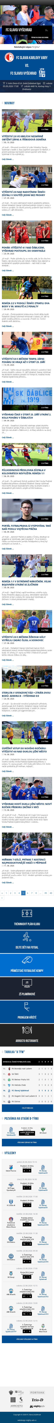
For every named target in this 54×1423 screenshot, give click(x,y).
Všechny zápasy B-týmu (27, 1142)
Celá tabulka (27, 1108)
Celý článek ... (8, 159)
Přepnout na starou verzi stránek (39, 37)
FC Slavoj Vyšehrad (19, 29)
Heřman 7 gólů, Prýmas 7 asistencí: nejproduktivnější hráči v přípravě (24, 861)
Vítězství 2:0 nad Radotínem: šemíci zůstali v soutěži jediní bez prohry (23, 193)
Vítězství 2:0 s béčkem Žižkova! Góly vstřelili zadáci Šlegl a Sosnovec (23, 639)
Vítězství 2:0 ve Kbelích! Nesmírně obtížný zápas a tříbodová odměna (24, 138)
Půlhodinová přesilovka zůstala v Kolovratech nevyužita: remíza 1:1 (23, 472)
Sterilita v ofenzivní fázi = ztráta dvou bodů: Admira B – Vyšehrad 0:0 (26, 694)
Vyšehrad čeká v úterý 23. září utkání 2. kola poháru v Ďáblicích (26, 416)
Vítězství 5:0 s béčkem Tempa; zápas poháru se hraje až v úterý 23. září (23, 360)
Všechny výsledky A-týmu (27, 1339)
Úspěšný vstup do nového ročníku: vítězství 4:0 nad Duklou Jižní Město (24, 750)
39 (45, 893)
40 (51, 893)
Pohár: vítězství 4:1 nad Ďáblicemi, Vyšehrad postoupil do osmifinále (23, 249)
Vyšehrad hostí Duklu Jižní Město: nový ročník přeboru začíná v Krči (27, 805)
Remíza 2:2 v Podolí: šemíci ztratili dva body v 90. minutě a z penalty (25, 305)
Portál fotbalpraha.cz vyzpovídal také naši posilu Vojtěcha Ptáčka (26, 527)
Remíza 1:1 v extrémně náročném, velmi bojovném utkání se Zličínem (26, 583)
